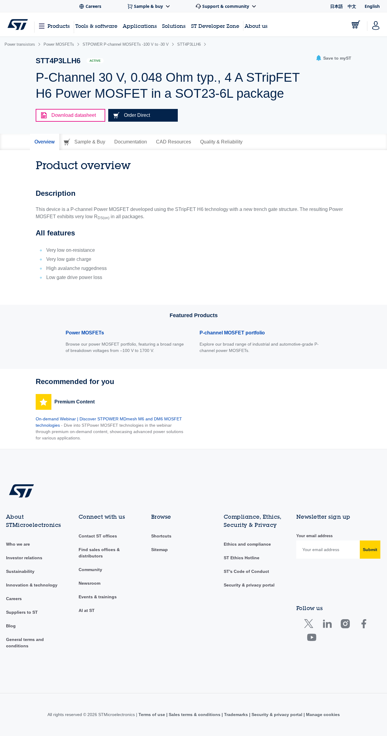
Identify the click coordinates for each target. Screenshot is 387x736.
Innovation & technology (31, 585)
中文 (352, 6)
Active (95, 60)
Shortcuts (161, 536)
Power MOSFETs (85, 332)
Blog (11, 625)
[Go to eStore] (356, 24)
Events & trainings (98, 596)
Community (90, 569)
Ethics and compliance (247, 544)
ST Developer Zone (215, 26)
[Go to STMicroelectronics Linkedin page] (327, 625)
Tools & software (96, 26)
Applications (140, 26)
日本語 (336, 6)
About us (256, 26)
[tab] (44, 142)
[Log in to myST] (375, 24)
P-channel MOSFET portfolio (232, 332)
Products (58, 26)
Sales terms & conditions (194, 714)
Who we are (18, 544)
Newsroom (89, 583)
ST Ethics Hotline (241, 557)
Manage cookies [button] (322, 714)
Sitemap (159, 549)
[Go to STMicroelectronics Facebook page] (363, 625)
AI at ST (87, 610)
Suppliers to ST (22, 612)
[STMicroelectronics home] (18, 24)
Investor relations (24, 557)
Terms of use (152, 714)
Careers (14, 598)
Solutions (174, 26)
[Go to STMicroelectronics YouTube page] (311, 639)
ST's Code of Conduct (246, 571)
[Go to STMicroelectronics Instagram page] (345, 625)
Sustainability (20, 571)
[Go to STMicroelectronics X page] (310, 625)
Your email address (314, 536)
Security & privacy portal (249, 585)
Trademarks (236, 714)
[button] (333, 58)
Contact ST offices (98, 536)
